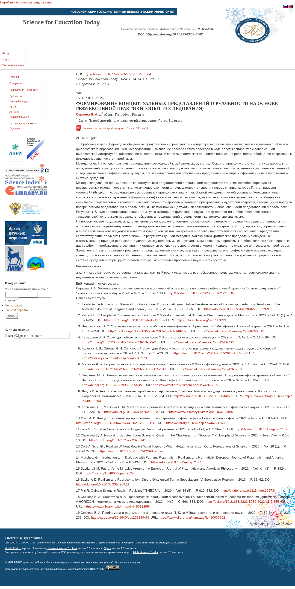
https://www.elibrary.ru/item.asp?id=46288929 (202, 412)
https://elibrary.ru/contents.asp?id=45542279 (114, 358)
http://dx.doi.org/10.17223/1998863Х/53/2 (112, 385)
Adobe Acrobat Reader (145, 552)
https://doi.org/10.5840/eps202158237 (132, 412)
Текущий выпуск (19, 101)
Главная (14, 76)
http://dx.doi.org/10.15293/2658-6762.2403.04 (117, 74)
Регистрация (14, 305)
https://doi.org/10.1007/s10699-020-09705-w (131, 451)
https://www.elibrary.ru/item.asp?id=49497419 (201, 342)
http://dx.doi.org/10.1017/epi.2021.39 (262, 429)
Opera (107, 548)
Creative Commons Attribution (80, 569)
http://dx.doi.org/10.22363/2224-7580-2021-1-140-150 (148, 331)
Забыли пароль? (16, 310)
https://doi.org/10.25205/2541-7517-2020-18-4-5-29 (120, 342)
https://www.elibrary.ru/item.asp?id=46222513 (231, 331)
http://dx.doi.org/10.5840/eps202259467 (120, 517)
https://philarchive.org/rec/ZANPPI (201, 320)
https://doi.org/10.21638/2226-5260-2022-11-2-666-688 (245, 501)
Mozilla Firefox (13, 548)
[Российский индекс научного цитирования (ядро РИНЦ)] (26, 183)
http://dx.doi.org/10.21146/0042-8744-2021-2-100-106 (115, 423)
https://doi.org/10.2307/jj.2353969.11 (103, 484)
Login (5, 59)
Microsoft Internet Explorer (62, 548)
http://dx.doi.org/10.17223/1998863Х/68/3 (204, 396)
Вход (5, 53)
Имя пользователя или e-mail (26, 289)
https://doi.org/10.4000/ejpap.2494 (176, 462)
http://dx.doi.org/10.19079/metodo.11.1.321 (135, 320)
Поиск (10, 336)
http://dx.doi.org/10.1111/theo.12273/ (248, 490)
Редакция (15, 128)
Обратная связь (13, 65)
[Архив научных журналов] (26, 243)
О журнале (15, 83)
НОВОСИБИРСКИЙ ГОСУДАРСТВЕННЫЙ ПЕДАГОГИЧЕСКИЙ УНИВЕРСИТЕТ (123, 12)
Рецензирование (19, 116)
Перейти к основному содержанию (26, 2)
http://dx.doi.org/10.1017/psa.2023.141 (117, 440)
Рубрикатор (16, 96)
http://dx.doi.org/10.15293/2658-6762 (174, 34)
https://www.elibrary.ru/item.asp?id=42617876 (210, 369)
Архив (13, 106)
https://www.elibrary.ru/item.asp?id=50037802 (192, 517)
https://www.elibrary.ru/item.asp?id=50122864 (117, 506)
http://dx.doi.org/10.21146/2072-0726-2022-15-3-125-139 (124, 369)
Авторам (14, 111)
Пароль (11, 300)
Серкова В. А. (87, 114)
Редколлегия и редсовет (23, 89)
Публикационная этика (22, 123)
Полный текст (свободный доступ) (115, 128)
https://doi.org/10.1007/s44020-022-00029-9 (236, 309)
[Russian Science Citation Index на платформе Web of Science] (27, 172)
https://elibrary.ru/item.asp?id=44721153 (195, 423)
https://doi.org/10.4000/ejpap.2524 (109, 473)
